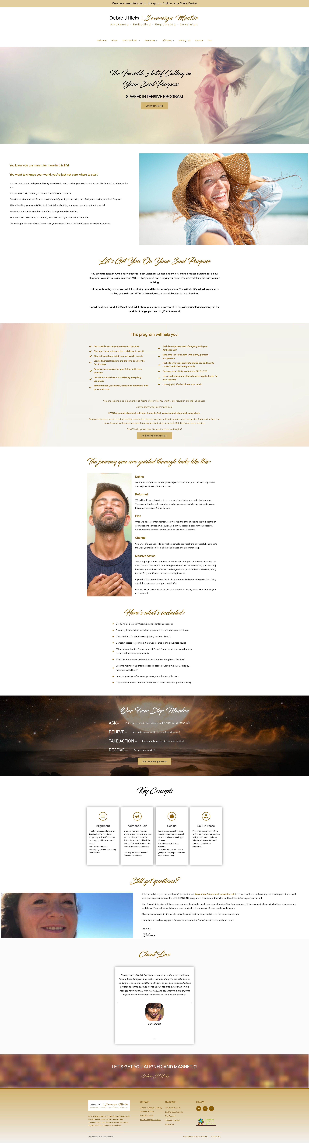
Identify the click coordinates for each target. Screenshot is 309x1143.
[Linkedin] (211, 1108)
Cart (210, 40)
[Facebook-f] (205, 1108)
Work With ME (129, 40)
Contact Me (215, 1136)
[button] (117, 1003)
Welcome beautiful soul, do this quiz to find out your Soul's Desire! (154, 3)
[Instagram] (198, 1108)
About (114, 40)
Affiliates (166, 40)
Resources (150, 40)
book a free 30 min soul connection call (215, 894)
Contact (199, 40)
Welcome (101, 40)
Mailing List (184, 40)
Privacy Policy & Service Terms (195, 1136)
